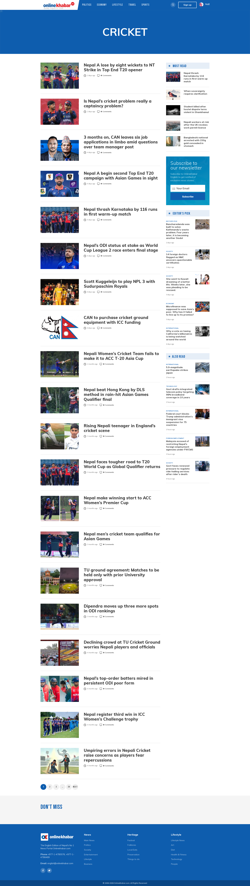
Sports (145, 5)
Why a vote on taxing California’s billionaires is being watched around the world (179, 335)
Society (87, 849)
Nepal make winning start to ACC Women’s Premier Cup (117, 500)
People (174, 864)
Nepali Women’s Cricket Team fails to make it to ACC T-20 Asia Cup (121, 356)
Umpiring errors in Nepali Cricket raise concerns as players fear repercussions (117, 755)
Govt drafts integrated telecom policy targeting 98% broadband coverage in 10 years (180, 393)
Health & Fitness (178, 854)
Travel (132, 5)
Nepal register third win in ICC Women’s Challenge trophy (114, 717)
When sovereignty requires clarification (195, 92)
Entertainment (91, 854)
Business (88, 864)
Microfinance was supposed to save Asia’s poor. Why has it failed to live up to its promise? (180, 310)
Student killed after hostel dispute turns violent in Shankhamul (196, 109)
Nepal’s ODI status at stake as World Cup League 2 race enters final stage (121, 248)
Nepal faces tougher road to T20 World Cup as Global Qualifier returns (122, 464)
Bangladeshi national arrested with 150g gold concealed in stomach (196, 141)
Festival (131, 840)
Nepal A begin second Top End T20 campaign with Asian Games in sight (121, 176)
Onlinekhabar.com (61, 848)
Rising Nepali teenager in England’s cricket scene (119, 428)
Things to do (133, 859)
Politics (86, 5)
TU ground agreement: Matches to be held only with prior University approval (121, 575)
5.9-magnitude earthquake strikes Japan (177, 370)
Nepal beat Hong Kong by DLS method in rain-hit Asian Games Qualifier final (116, 394)
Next (75, 786)
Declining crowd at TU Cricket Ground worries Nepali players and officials (122, 644)
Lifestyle (117, 5)
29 (69, 786)
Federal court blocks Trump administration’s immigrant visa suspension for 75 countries (179, 419)
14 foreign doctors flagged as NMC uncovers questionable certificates (179, 258)
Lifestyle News (178, 840)
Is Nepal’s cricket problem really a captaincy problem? (117, 103)
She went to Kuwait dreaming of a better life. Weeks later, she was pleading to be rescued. (178, 285)
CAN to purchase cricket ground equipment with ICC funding (116, 320)
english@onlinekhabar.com (60, 863)
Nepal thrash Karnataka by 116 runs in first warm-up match (120, 212)
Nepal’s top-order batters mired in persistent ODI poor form (118, 681)
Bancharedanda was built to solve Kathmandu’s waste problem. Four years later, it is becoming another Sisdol (178, 231)
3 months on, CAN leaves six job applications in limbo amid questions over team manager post (121, 142)
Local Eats (132, 849)
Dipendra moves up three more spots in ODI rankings (121, 608)
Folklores (131, 845)
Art (172, 845)
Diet (173, 849)
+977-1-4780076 (56, 854)
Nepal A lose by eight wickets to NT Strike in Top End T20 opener (119, 67)
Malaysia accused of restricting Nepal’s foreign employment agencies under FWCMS (179, 445)
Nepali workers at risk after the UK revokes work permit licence (196, 125)
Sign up (187, 4)
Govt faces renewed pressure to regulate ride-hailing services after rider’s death (178, 470)
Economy (102, 5)
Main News (89, 840)
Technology (176, 859)
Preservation (133, 854)
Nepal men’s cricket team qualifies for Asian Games (122, 536)
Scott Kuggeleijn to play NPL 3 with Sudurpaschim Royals (119, 284)
